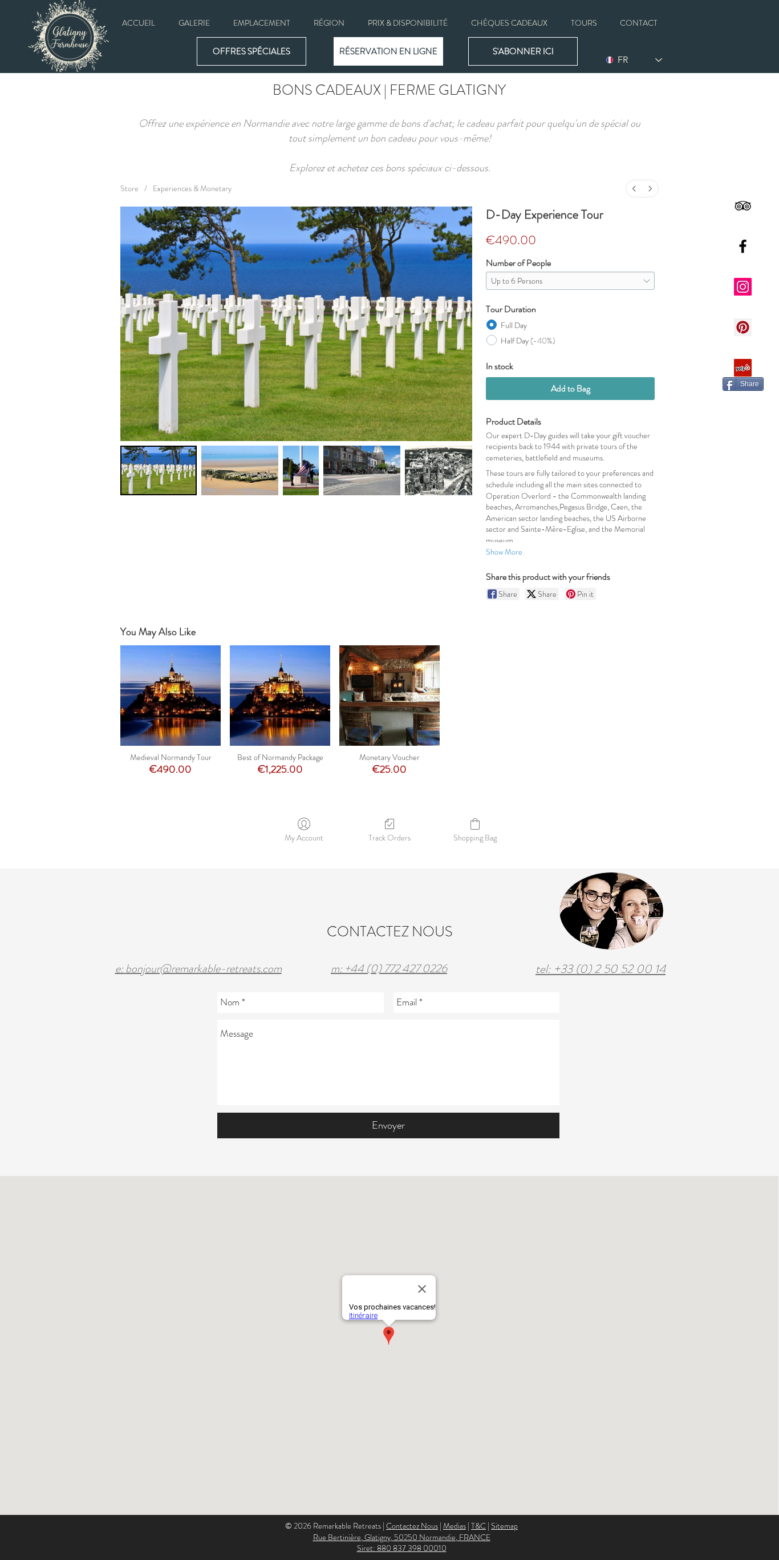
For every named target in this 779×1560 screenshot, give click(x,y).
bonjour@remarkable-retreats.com (203, 968)
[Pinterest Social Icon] (743, 327)
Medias (454, 1525)
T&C (478, 1525)
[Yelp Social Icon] (743, 368)
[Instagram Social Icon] (743, 287)
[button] (194, 23)
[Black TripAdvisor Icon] (743, 206)
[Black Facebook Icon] (743, 246)
